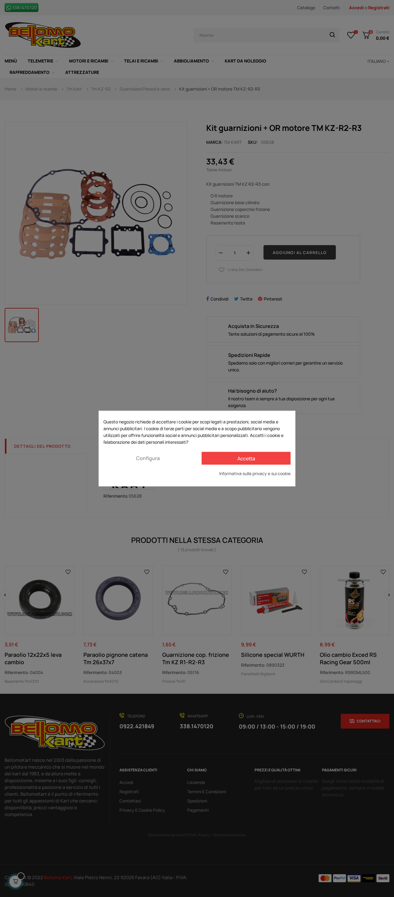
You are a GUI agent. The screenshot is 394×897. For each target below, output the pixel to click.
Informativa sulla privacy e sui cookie (255, 473)
